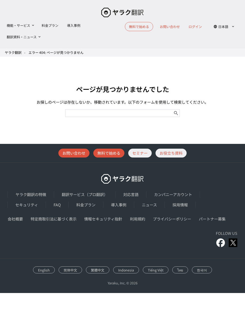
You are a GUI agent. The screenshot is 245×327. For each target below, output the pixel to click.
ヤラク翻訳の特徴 (31, 194)
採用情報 (180, 205)
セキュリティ (26, 205)
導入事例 (73, 25)
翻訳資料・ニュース (22, 36)
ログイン (195, 26)
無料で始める (108, 153)
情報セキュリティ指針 (103, 219)
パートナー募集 (212, 219)
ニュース (149, 205)
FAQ (57, 205)
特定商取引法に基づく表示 (54, 219)
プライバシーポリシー (172, 219)
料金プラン (50, 25)
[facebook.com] (220, 242)
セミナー (140, 153)
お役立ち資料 (171, 153)
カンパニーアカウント (173, 194)
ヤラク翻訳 (13, 52)
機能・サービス (18, 25)
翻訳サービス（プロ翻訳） (85, 194)
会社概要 (15, 219)
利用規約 (137, 219)
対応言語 (131, 194)
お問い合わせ (170, 26)
